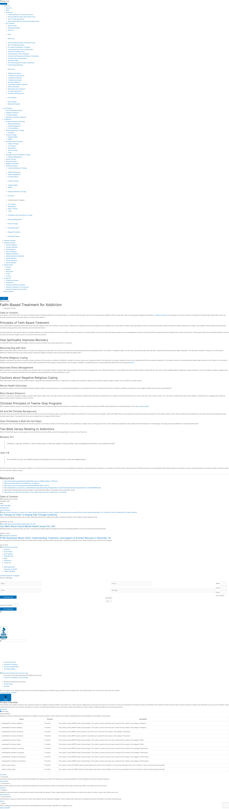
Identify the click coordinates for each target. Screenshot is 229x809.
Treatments (7, 119)
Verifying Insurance (12, 280)
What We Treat (8, 556)
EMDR (10, 139)
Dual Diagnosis (11, 249)
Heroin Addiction (11, 251)
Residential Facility (14, 28)
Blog (7, 10)
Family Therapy (11, 159)
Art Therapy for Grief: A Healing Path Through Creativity (28, 514)
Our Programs (8, 554)
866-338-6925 (9, 291)
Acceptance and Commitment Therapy (18, 155)
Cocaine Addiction (12, 247)
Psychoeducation (11, 161)
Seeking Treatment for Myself (15, 285)
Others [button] (2, 801)
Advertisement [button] (4, 794)
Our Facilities (10, 23)
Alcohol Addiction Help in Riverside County (21, 17)
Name (218, 583)
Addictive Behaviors (14, 124)
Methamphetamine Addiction (15, 256)
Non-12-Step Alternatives (16, 19)
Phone (218, 588)
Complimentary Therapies (14, 141)
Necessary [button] (3, 709)
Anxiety (8, 267)
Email (218, 592)
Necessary (5, 711)
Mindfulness (12, 148)
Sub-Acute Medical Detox (14, 110)
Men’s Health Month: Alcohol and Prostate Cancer (23, 21)
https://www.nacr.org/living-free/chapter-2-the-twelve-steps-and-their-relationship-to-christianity (35, 492)
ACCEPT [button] (14, 693)
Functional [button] (3, 774)
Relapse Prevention (12, 163)
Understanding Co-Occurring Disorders (20, 14)
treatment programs (161, 315)
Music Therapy (12, 150)
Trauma (8, 276)
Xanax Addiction (11, 262)
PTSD (8, 274)
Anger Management (14, 126)
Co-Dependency (13, 128)
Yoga (9, 152)
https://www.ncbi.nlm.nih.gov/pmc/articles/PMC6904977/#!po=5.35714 (26, 485)
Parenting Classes (12, 166)
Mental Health (8, 265)
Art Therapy (12, 146)
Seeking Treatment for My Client (16, 289)
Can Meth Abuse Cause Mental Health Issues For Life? (27, 526)
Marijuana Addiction (12, 254)
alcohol (131, 362)
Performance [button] (4, 781)
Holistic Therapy (13, 144)
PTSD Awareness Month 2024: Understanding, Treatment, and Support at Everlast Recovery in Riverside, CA (55, 538)
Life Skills (11, 132)
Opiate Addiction (11, 258)
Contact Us (7, 278)
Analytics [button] (3, 788)
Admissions (9, 282)
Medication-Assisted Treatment (16, 117)
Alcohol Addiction (11, 245)
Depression (9, 271)
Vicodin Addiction (11, 260)
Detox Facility (12, 25)
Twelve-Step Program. (142, 406)
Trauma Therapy (11, 135)
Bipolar (8, 269)
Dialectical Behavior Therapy (15, 130)
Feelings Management (15, 157)
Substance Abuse (9, 243)
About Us (7, 6)
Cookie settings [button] (5, 693)
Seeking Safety (13, 137)
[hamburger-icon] (3, 4)
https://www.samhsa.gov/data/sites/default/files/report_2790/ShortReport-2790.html (31, 481)
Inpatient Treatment (12, 112)
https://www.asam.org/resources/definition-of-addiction (21, 483)
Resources (9, 12)
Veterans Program (9, 240)
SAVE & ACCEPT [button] (5, 808)
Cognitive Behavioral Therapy (15, 121)
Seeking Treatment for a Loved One (17, 287)
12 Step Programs (11, 115)
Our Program (8, 108)
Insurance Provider (6, 605)
